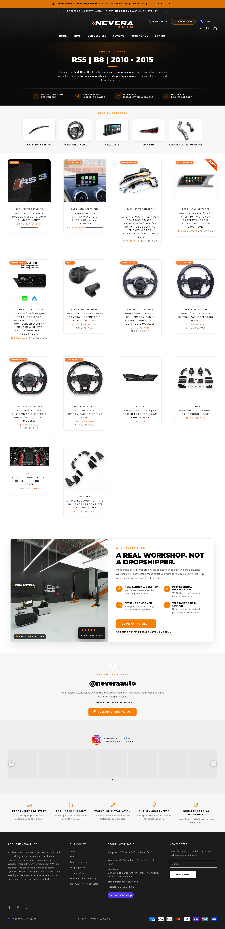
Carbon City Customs (140, 309)
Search (73, 851)
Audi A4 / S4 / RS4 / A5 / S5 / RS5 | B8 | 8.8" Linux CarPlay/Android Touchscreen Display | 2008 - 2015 (196, 220)
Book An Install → (136, 623)
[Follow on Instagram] (18, 907)
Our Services (96, 36)
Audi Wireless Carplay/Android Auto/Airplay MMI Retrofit (85, 218)
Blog (72, 856)
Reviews (119, 36)
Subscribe (182, 874)
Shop (77, 36)
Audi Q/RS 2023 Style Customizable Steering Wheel (195, 317)
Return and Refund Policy (83, 878)
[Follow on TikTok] (26, 907)
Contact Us (139, 36)
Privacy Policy (77, 873)
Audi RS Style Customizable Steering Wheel (84, 414)
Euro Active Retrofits (29, 209)
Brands (160, 36)
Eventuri (140, 406)
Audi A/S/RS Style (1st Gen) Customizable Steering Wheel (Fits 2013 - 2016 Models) (140, 318)
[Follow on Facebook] (9, 907)
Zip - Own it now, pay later (84, 883)
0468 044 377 (160, 21)
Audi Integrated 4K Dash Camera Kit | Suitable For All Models (84, 317)
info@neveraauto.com (126, 881)
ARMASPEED (85, 496)
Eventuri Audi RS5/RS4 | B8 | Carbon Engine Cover (29, 481)
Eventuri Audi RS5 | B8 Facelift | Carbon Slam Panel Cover (140, 414)
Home (63, 36)
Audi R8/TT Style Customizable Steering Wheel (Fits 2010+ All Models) (29, 415)
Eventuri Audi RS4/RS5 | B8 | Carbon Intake (196, 412)
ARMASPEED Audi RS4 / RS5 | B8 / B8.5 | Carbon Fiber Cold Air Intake (84, 504)
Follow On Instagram (115, 711)
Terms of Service (78, 862)
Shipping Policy (77, 867)
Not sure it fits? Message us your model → (144, 632)
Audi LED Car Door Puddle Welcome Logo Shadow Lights (29, 216)
